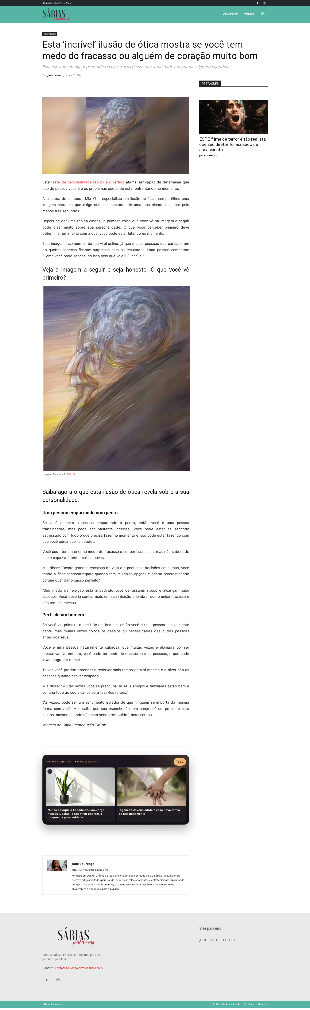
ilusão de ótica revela (130, 492)
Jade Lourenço (56, 75)
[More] (111, 85)
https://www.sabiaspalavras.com (90, 869)
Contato (230, 14)
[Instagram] (264, 3)
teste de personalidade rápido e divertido (87, 182)
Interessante (50, 33)
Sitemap (263, 1004)
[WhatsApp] (101, 85)
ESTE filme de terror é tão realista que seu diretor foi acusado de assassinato (232, 144)
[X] (92, 85)
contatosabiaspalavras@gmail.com (79, 968)
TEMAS (249, 14)
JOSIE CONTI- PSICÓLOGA (217, 940)
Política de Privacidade (226, 1004)
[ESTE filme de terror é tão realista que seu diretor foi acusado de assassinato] (233, 102)
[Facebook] (257, 3)
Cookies (249, 1004)
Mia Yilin (71, 474)
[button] (262, 15)
